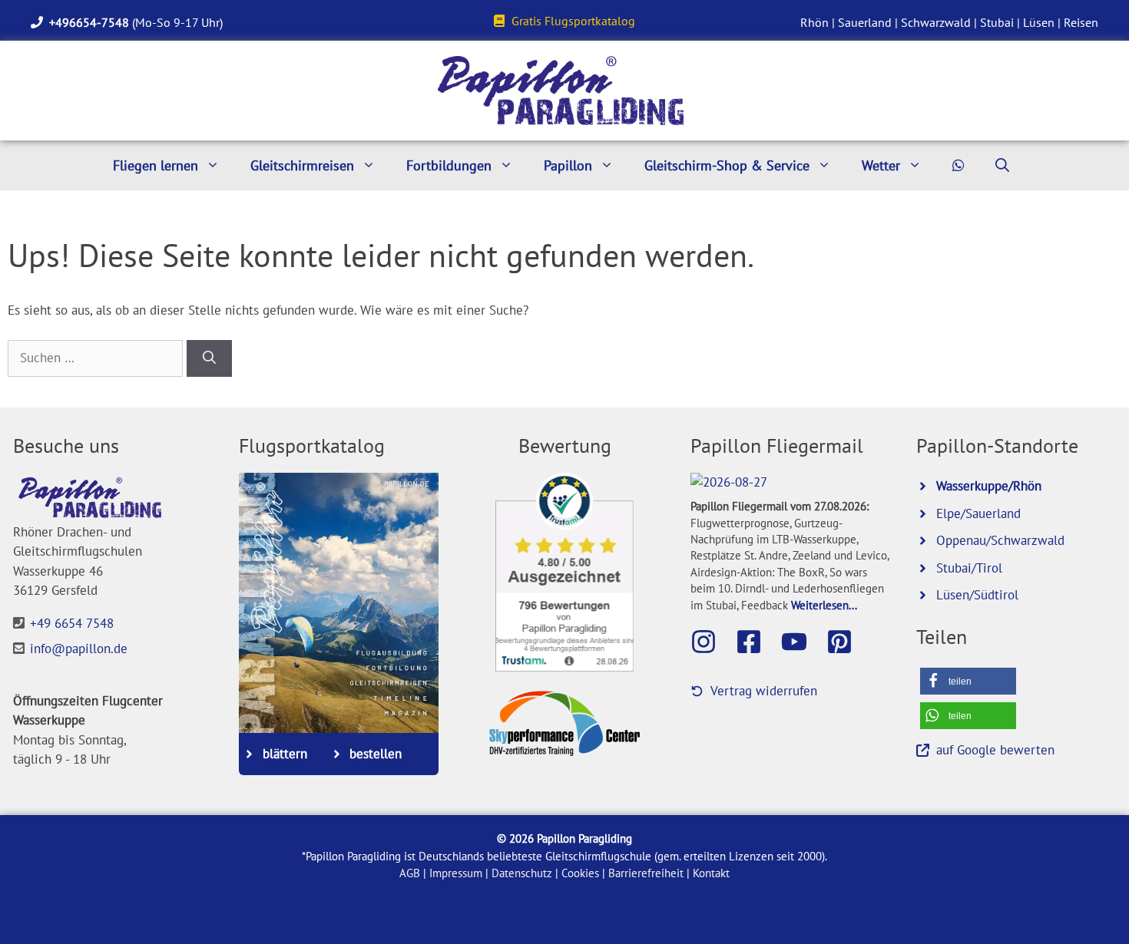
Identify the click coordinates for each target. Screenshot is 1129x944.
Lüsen (1039, 22)
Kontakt (711, 873)
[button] (968, 681)
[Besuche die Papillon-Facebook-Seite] (756, 641)
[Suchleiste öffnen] (1002, 165)
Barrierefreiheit (646, 873)
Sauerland (865, 22)
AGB (409, 873)
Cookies (580, 873)
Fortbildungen (449, 165)
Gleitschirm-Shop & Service (727, 165)
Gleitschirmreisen (302, 165)
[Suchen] (209, 358)
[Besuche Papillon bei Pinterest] (847, 641)
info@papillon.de (78, 648)
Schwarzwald (936, 22)
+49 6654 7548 (72, 623)
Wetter (881, 165)
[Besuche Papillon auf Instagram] (711, 641)
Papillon (568, 165)
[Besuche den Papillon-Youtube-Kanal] (802, 641)
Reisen (1081, 22)
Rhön (814, 22)
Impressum (455, 873)
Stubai (997, 22)
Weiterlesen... (824, 604)
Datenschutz (522, 873)
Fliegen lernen (155, 165)
